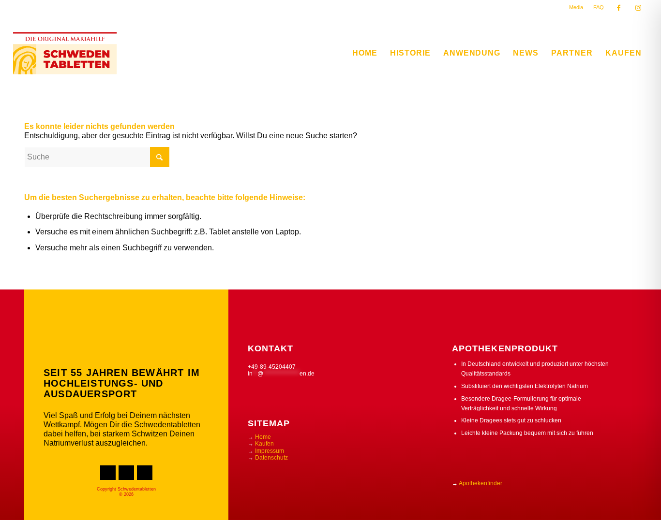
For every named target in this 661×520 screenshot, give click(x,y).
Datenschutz (271, 457)
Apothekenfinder (480, 483)
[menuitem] (576, 7)
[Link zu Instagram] (638, 9)
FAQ (598, 7)
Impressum (269, 451)
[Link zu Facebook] (618, 9)
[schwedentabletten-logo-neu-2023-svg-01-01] (65, 53)
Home (263, 436)
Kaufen (264, 443)
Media (576, 7)
